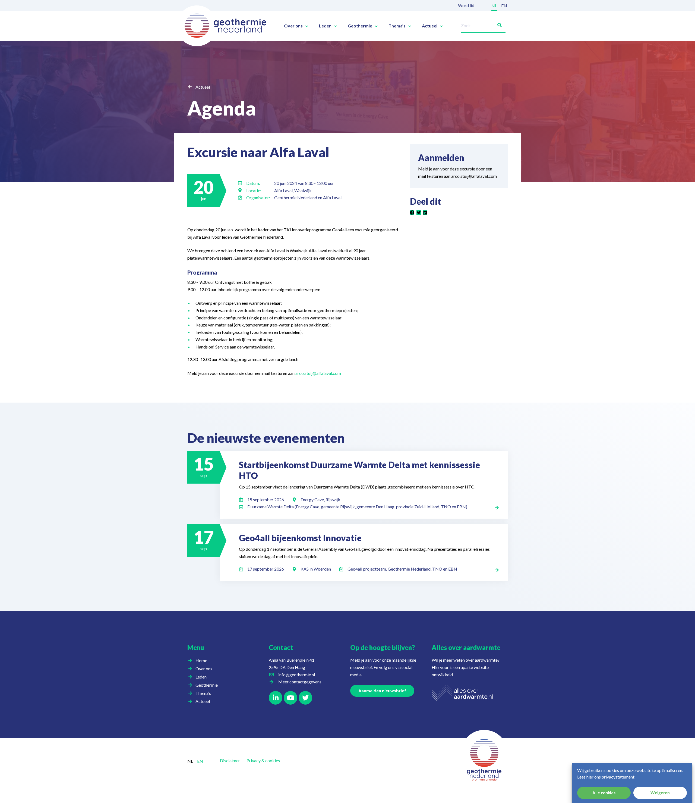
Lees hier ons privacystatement (605, 776)
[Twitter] (305, 698)
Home (201, 660)
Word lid (466, 5)
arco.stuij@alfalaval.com (318, 373)
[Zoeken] (497, 24)
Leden (325, 26)
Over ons (293, 26)
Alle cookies (603, 792)
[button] (412, 212)
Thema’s (397, 26)
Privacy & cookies (263, 760)
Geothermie (360, 26)
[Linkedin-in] (275, 698)
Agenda (221, 108)
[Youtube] (290, 698)
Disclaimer (230, 760)
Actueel (429, 26)
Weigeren (660, 792)
